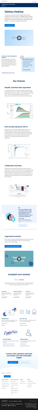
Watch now (3, 5)
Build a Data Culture (5, 383)
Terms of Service (6, 403)
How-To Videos (4, 323)
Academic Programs (14, 392)
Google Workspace (29, 169)
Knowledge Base (30, 381)
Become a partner (23, 383)
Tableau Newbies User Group (8, 345)
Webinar (3, 325)
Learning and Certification (32, 383)
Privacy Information (12, 403)
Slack (13, 171)
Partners (21, 379)
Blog (12, 401)
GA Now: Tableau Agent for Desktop (13, 246)
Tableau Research (5, 386)
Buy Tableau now (24, 362)
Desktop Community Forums (8, 343)
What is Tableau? (5, 379)
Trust (9, 401)
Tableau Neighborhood (15, 390)
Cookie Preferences (4, 405)
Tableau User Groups (14, 383)
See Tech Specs (23, 343)
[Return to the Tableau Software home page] (5, 1)
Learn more (4, 297)
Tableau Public (13, 381)
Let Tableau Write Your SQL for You (8, 72)
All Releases (29, 386)
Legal (2, 403)
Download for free (9, 25)
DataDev (12, 386)
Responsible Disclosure (19, 403)
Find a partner (22, 381)
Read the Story (23, 225)
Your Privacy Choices (13, 405)
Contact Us (3, 388)
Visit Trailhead (22, 323)
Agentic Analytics (4, 381)
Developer (15, 401)
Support (29, 379)
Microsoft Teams (8, 171)
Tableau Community (14, 379)
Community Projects (23, 325)
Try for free (7, 376)
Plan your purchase (26, 69)
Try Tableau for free (13, 362)
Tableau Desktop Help (24, 345)
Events (12, 393)
